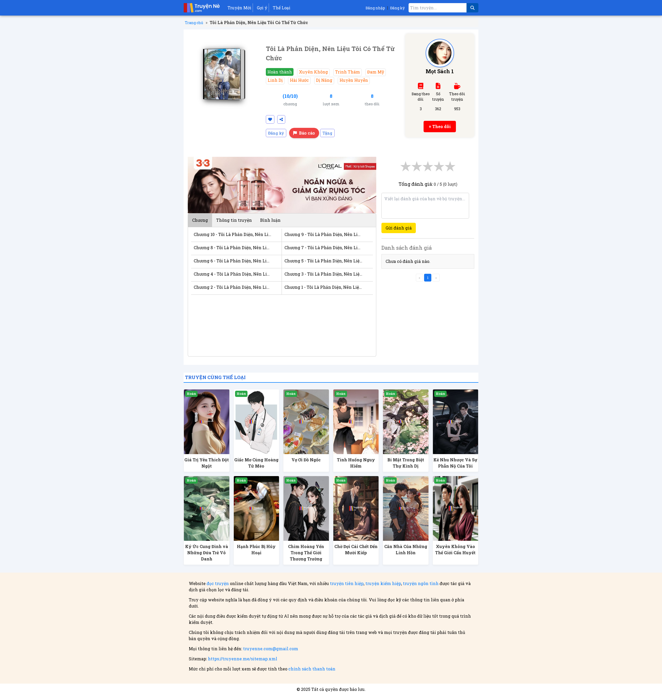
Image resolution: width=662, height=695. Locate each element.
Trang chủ (194, 22)
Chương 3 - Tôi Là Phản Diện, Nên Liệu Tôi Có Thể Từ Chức (323, 274)
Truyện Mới (239, 7)
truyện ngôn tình (421, 583)
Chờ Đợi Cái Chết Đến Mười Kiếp (356, 549)
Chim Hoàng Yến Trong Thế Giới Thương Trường (306, 552)
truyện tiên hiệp (347, 583)
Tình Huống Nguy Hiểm (356, 463)
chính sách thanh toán (311, 668)
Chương (200, 220)
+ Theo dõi (440, 126)
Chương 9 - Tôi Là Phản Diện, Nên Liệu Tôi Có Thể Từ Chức (323, 234)
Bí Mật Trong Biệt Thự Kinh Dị (405, 463)
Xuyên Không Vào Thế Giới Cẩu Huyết (455, 549)
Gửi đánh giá (399, 228)
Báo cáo (307, 133)
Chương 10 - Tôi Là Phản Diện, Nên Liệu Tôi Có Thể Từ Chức (232, 234)
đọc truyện (218, 583)
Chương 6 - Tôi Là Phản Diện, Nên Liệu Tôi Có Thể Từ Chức (232, 260)
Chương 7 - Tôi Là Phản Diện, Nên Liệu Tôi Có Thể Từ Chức (323, 247)
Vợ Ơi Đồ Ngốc (306, 459)
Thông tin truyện (234, 220)
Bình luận (270, 220)
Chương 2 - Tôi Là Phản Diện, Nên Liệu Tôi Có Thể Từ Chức (232, 287)
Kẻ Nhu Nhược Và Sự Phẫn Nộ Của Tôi (455, 463)
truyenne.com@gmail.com (270, 648)
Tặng (327, 133)
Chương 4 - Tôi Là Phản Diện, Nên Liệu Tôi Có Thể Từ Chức (232, 274)
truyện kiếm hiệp (383, 583)
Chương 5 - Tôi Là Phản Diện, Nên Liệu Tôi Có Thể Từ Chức (323, 260)
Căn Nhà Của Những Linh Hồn (405, 549)
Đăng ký (397, 7)
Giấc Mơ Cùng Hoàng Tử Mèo (256, 463)
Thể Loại (281, 7)
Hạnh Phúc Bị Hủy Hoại (256, 549)
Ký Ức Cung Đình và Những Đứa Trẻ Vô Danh (206, 552)
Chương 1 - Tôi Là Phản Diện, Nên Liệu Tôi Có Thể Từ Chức (323, 287)
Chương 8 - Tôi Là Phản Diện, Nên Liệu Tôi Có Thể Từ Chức (232, 247)
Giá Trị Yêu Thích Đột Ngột (206, 463)
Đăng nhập (375, 7)
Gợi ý (262, 7)
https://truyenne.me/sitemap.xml (242, 658)
